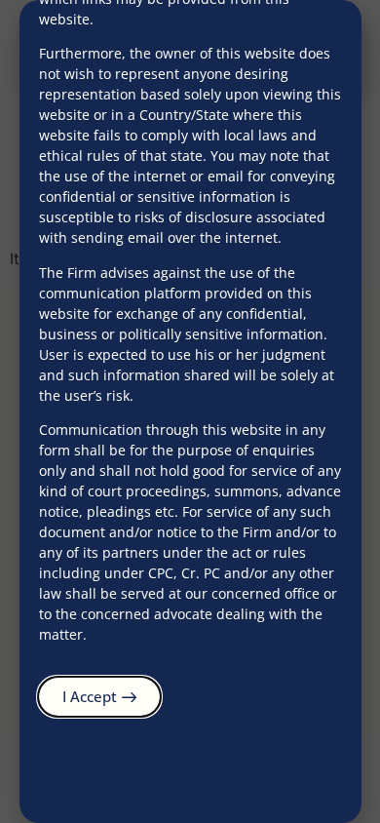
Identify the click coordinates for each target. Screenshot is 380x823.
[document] (190, 411)
